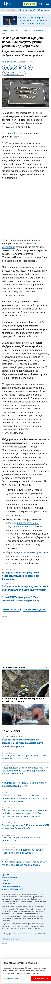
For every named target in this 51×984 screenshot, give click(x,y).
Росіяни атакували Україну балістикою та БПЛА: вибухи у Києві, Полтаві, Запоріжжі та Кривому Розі (32, 22)
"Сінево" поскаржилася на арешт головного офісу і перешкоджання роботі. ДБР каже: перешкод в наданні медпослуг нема (24, 813)
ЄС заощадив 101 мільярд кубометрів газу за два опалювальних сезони (25, 757)
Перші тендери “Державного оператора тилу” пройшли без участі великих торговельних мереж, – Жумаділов (25, 770)
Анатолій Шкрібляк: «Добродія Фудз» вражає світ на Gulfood (22, 851)
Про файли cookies (10, 978)
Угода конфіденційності (12, 889)
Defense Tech (8, 9)
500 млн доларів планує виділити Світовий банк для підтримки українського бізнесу (25, 588)
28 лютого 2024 (39, 31)
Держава (27, 30)
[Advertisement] (25, 210)
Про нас (5, 874)
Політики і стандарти (11, 886)
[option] (25, 20)
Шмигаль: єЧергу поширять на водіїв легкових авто (21, 839)
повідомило (16, 133)
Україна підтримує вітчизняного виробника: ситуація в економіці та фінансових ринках (22, 743)
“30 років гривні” (26, 9)
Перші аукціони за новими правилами (27, 552)
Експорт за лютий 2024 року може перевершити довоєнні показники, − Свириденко (21, 576)
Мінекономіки (11, 609)
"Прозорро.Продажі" (34, 609)
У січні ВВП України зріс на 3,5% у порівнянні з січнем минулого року (20, 598)
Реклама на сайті (9, 877)
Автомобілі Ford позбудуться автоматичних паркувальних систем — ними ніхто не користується (24, 798)
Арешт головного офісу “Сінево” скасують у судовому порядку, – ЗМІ (24, 784)
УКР (41, 3)
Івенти (5, 880)
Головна (5, 30)
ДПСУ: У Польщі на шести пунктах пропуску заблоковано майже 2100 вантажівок (24, 863)
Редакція (6, 883)
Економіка (15, 30)
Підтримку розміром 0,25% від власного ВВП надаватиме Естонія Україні (25, 827)
